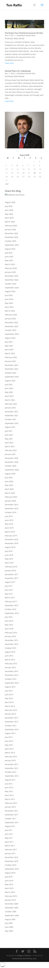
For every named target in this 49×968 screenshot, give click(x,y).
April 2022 (9, 396)
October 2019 (10, 512)
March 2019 (10, 532)
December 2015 (11, 640)
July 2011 (8, 830)
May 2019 (9, 524)
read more (9, 63)
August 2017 (10, 582)
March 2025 (10, 264)
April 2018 (9, 563)
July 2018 (8, 551)
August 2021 (10, 427)
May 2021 (9, 439)
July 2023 (8, 342)
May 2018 (9, 559)
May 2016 (9, 625)
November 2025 (11, 237)
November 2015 (11, 644)
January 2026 (10, 229)
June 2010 (9, 880)
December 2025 (11, 233)
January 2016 (10, 636)
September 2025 (12, 245)
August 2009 (10, 919)
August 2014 (10, 687)
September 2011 (12, 822)
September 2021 (12, 423)
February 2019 (11, 535)
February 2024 (11, 314)
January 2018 (10, 570)
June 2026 (9, 210)
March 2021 (10, 446)
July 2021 (8, 431)
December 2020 (11, 458)
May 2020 (9, 485)
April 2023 (9, 349)
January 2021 (10, 454)
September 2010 (12, 869)
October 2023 (10, 330)
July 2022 (8, 384)
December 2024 (11, 276)
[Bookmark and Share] (14, 195)
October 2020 (10, 466)
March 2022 (10, 400)
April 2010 (9, 888)
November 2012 (11, 768)
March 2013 (10, 752)
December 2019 (11, 504)
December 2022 (11, 365)
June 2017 (9, 590)
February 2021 (11, 450)
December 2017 (11, 574)
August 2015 (10, 652)
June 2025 (9, 256)
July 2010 (8, 877)
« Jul (6, 184)
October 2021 (10, 419)
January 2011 (10, 853)
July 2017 (8, 586)
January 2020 (10, 501)
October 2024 (10, 284)
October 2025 (10, 241)
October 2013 (10, 725)
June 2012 (9, 787)
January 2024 (10, 318)
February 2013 (11, 756)
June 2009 (9, 927)
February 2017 (11, 601)
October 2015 (10, 648)
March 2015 (10, 659)
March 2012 (10, 799)
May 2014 (9, 698)
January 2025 (10, 272)
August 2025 (10, 249)
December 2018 (11, 539)
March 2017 (10, 597)
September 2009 (12, 915)
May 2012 (9, 791)
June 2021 (9, 435)
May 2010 (9, 884)
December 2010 (11, 857)
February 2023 (11, 357)
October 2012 (10, 772)
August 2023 (10, 338)
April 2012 (9, 795)
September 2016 (12, 613)
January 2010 (10, 900)
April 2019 (9, 528)
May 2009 (9, 931)
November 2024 (11, 280)
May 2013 (9, 745)
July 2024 (8, 295)
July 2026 (8, 206)
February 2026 (11, 225)
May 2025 (9, 260)
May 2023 (9, 346)
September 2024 (12, 287)
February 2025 (11, 268)
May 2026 (9, 214)
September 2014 (12, 683)
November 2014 (11, 675)
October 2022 (10, 373)
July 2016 (8, 617)
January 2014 (10, 714)
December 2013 (11, 718)
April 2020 (9, 489)
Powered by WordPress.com (24, 958)
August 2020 (10, 473)
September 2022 (12, 377)
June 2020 (9, 481)
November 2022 (11, 369)
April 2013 (9, 749)
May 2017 (9, 594)
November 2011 (11, 814)
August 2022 (10, 380)
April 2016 (9, 628)
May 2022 (9, 392)
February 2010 (11, 896)
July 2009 (8, 923)
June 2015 (9, 656)
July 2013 (8, 737)
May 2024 (9, 303)
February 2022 (11, 404)
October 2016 (10, 609)
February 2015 (11, 663)
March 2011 (10, 845)
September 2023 (12, 334)
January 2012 (10, 807)
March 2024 (10, 311)
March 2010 (10, 892)
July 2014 (8, 691)
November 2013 (11, 721)
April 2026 (9, 218)
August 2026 (10, 202)
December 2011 (11, 811)
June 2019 (9, 520)
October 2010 (10, 865)
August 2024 (10, 291)
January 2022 (10, 407)
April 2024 (9, 307)
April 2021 (9, 442)
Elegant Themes (24, 955)
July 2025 (8, 253)
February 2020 (11, 497)
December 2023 (11, 322)
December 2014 (11, 671)
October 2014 (10, 679)
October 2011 (10, 818)
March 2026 (10, 221)
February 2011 (11, 849)
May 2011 (9, 838)
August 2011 (10, 826)
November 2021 (11, 415)
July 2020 (8, 477)
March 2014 (10, 706)
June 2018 (9, 555)
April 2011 (9, 842)
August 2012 (10, 780)
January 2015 (10, 667)
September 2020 (12, 470)
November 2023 (11, 326)
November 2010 (11, 861)
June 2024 (9, 299)
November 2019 (11, 508)
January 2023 (10, 361)
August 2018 (10, 547)
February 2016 (11, 632)
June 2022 (9, 388)
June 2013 (9, 741)
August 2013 (10, 733)
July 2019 (8, 516)
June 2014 (9, 694)
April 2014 (9, 702)
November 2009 (11, 907)
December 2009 (11, 904)
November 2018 (11, 543)
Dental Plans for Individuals (18, 71)
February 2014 (11, 710)
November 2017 (11, 578)
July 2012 (8, 784)
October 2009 (10, 911)
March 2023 (10, 353)
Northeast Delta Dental (14, 38)
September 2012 (12, 776)
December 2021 (11, 411)
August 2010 (10, 873)
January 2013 (10, 760)
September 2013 (12, 729)
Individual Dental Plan (26, 35)
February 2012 (11, 803)
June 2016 (9, 621)
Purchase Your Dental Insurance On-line (24, 33)
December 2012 (11, 764)
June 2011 (9, 834)
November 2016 (11, 605)
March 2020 (10, 493)
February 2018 (11, 566)
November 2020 (11, 462)
